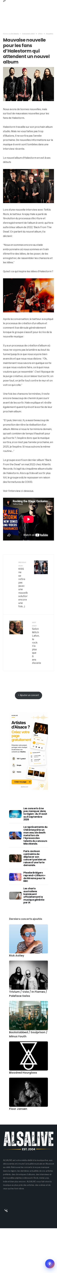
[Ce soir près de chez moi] (50, 1263)
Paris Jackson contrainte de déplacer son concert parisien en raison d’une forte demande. (34, 858)
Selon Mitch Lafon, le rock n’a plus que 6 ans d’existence (36, 643)
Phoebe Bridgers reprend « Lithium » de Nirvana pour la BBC (34, 877)
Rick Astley (16, 955)
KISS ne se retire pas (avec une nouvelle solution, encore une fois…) (23, 584)
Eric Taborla (15, 34)
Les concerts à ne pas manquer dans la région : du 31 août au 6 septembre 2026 (35, 814)
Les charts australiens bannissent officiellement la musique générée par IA (33, 895)
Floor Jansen (18, 1109)
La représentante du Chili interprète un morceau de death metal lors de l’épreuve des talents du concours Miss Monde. (35, 835)
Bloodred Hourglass (23, 1072)
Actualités (49, 34)
